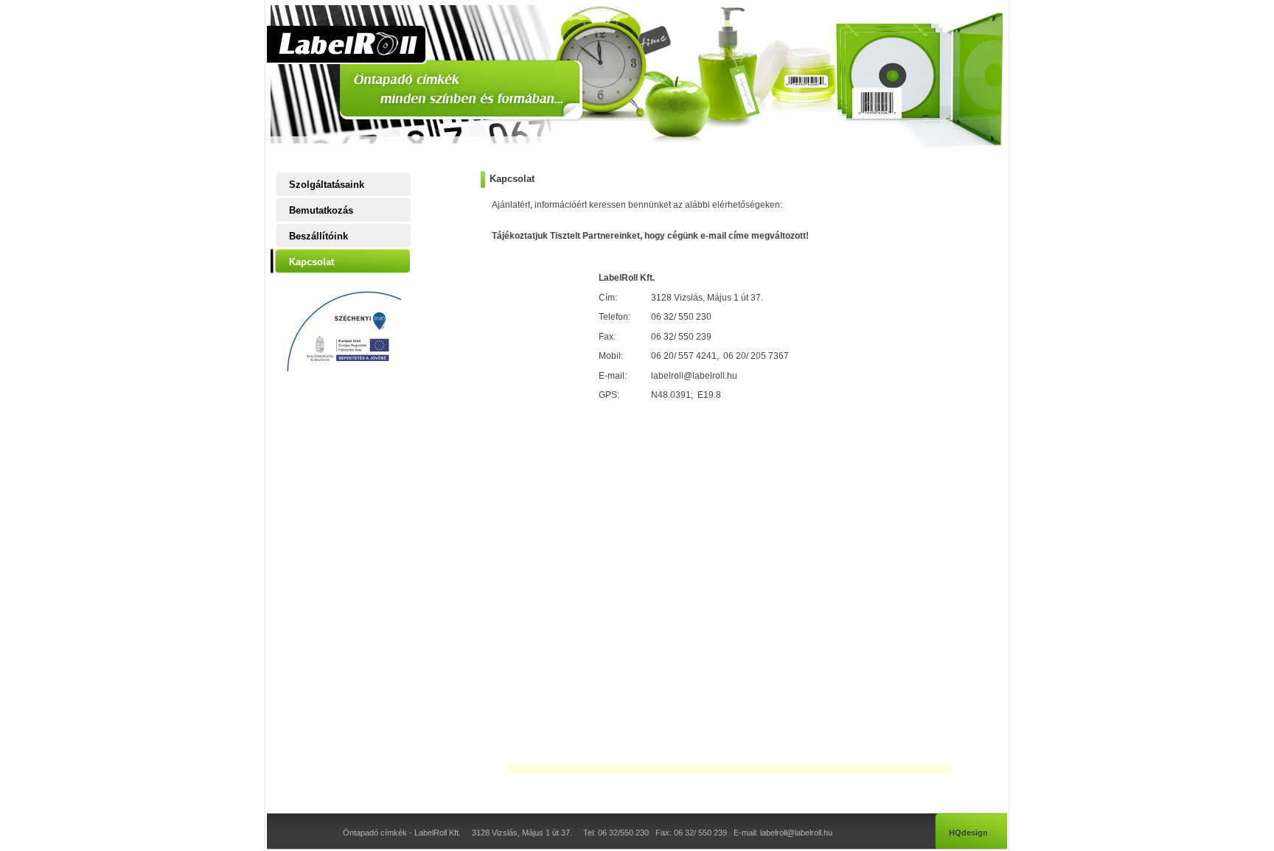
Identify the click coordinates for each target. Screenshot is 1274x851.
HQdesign (968, 832)
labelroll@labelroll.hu (694, 376)
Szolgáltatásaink (326, 184)
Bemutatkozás (321, 210)
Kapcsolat (311, 261)
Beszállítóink (318, 236)
